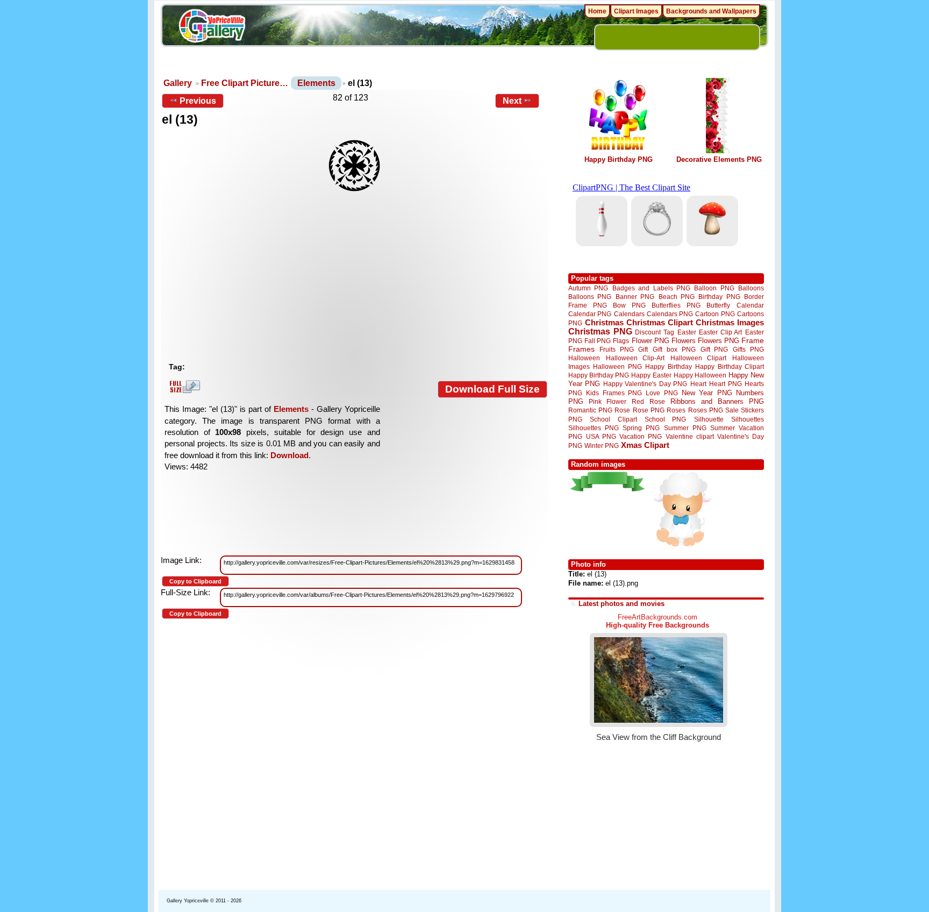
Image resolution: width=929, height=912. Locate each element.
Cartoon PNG (714, 313)
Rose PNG (648, 410)
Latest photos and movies (621, 604)
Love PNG (661, 393)
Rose (622, 410)
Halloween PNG (617, 366)
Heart (698, 383)
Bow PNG (629, 305)
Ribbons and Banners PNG (717, 401)
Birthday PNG (719, 296)
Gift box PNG (674, 349)
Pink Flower (607, 401)
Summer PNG (685, 427)
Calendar (750, 305)
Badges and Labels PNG (651, 287)
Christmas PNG (600, 331)
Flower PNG (650, 341)
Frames (581, 349)
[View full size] (354, 166)
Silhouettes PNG (593, 427)
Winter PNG (601, 445)
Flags (621, 340)
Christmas (604, 322)
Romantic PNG (590, 410)
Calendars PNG (670, 313)
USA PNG (601, 436)
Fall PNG (597, 340)
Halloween (584, 357)
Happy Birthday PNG (618, 159)
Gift (643, 349)
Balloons (751, 287)
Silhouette (709, 419)
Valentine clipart (690, 436)
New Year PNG (707, 393)
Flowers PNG (718, 341)
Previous (198, 100)
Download (289, 455)
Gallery (177, 83)
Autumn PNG (588, 287)
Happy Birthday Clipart (729, 366)
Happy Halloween (700, 375)
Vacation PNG (640, 436)
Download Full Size (492, 389)
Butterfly (718, 305)
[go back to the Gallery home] (211, 27)
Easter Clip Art (720, 332)
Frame (752, 341)
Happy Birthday (668, 366)
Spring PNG (641, 427)
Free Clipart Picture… (244, 83)
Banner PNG (635, 296)
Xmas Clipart (645, 445)
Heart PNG (725, 383)
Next (512, 100)
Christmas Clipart (659, 322)
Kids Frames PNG (614, 392)
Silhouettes (747, 419)
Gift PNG (714, 349)
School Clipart (613, 419)
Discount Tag (654, 332)
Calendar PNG (589, 313)
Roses (676, 410)
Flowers (683, 341)
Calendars (629, 313)
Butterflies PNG (676, 305)
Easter (686, 332)
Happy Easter (651, 375)
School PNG (665, 419)
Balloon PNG (714, 287)
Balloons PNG (589, 296)
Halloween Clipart (698, 357)
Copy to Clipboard (195, 581)
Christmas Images (730, 322)
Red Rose (648, 401)
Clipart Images (636, 11)
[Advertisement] (357, 277)
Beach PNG (677, 296)
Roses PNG (705, 410)
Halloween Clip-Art (635, 357)
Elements (316, 83)
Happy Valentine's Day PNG (645, 384)
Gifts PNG (748, 349)
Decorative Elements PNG (719, 159)
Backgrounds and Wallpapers (711, 11)
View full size (183, 387)
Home (597, 11)
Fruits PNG (616, 349)
